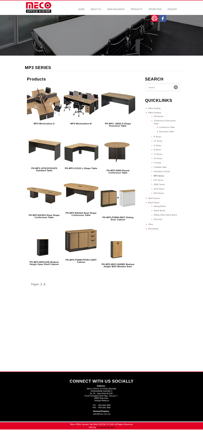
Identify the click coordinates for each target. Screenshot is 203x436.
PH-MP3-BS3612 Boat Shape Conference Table (44, 216)
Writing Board (160, 206)
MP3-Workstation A (44, 124)
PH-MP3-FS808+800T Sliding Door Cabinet (118, 218)
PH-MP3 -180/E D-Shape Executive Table (118, 125)
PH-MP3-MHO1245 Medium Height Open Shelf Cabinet (44, 263)
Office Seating (154, 108)
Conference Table (167, 127)
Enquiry (172, 9)
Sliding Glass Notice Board (165, 215)
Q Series (157, 145)
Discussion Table (166, 131)
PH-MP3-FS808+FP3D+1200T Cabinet (81, 261)
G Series (157, 163)
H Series (157, 137)
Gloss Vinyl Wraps (25, 434)
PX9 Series (158, 116)
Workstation (153, 229)
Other (150, 224)
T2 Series (158, 154)
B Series (157, 150)
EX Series (158, 158)
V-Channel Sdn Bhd (105, 427)
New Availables (116, 9)
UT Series (158, 141)
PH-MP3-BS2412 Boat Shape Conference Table (81, 214)
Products (137, 9)
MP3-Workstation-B (81, 124)
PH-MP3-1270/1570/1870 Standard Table (44, 169)
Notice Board (159, 210)
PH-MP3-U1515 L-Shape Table (81, 168)
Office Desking (154, 112)
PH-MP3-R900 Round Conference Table (118, 171)
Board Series (154, 202)
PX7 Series (158, 180)
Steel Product (154, 198)
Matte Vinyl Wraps (42, 434)
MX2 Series (159, 193)
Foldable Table (160, 167)
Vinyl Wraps (92, 434)
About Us (96, 9)
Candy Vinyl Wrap (8, 434)
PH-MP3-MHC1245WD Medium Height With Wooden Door (118, 265)
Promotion (155, 9)
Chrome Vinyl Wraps (77, 434)
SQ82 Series (159, 184)
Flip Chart (158, 219)
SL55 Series (159, 189)
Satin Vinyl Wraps (59, 434)
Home (81, 9)
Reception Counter (162, 171)
